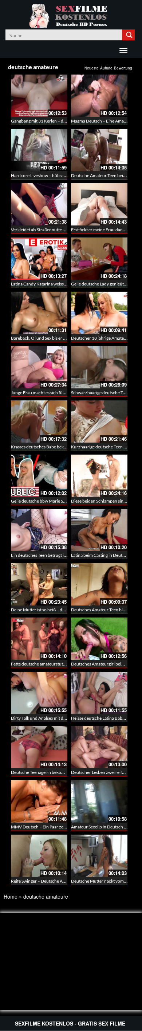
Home (10, 896)
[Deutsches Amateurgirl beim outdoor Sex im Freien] (99, 639)
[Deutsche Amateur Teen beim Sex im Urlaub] (99, 150)
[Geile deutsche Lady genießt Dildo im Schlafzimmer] (99, 258)
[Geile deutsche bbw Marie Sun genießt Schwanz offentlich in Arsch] (39, 476)
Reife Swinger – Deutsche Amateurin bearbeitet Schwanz (64, 881)
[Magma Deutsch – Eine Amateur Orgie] (99, 96)
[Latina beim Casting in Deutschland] (99, 530)
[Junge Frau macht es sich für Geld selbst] (39, 367)
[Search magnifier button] (129, 34)
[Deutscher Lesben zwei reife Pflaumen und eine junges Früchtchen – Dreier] (99, 747)
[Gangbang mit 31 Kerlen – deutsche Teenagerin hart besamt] (39, 96)
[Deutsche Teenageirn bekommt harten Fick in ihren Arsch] (39, 747)
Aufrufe (106, 68)
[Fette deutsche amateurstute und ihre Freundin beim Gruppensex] (39, 639)
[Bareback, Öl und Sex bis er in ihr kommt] (39, 313)
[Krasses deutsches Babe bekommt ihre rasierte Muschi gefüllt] (39, 421)
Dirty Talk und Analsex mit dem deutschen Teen (55, 718)
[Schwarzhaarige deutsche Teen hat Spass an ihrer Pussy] (99, 367)
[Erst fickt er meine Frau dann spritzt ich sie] (99, 204)
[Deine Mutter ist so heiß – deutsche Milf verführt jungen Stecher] (39, 584)
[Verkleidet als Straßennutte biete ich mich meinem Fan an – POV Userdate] (39, 204)
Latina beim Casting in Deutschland (104, 555)
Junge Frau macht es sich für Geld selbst (48, 392)
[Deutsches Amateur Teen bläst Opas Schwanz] (99, 584)
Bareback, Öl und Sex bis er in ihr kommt (49, 338)
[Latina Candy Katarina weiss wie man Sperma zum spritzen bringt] (39, 258)
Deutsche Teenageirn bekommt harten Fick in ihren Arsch (65, 772)
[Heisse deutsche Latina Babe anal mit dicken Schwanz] (99, 693)
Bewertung (123, 68)
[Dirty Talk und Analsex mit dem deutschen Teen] (39, 693)
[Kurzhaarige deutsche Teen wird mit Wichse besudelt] (99, 421)
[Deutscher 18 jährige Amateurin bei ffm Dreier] (99, 313)
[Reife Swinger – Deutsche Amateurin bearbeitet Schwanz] (39, 856)
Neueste (91, 68)
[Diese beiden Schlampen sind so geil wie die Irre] (99, 476)
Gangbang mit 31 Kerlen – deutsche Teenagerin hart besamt (67, 121)
